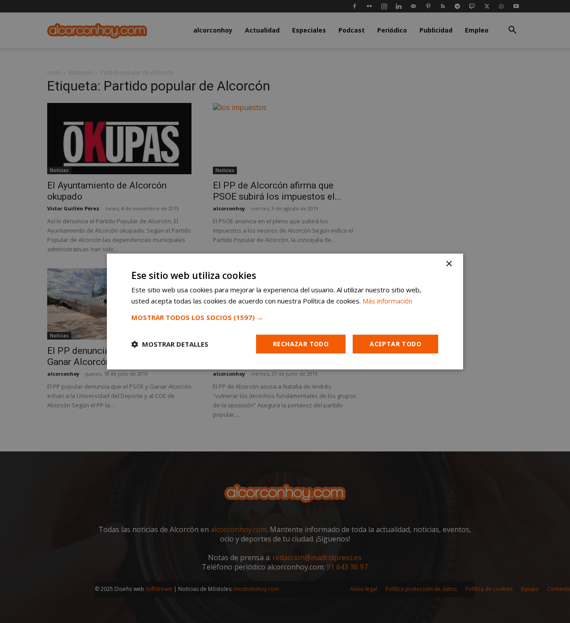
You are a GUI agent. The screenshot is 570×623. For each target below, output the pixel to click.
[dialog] (285, 311)
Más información (387, 300)
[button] (285, 317)
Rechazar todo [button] (301, 344)
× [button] (448, 264)
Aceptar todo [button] (395, 344)
